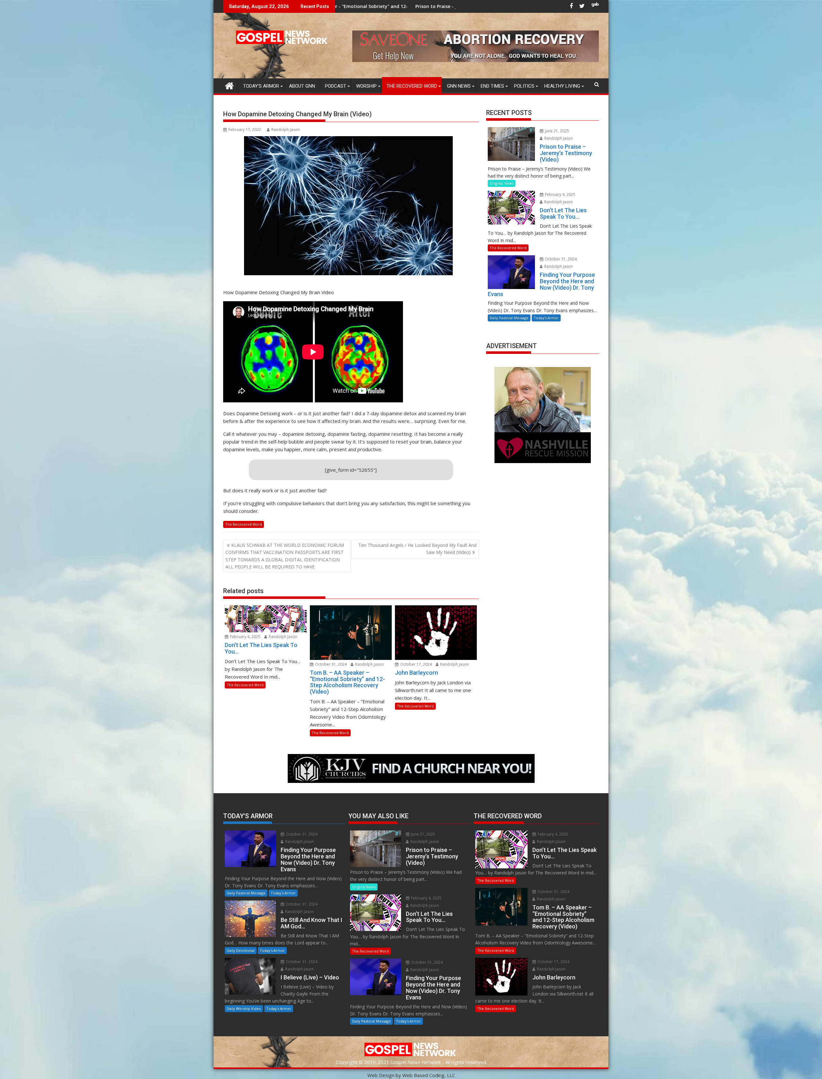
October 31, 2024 (330, 664)
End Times (492, 86)
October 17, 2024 (415, 664)
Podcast (335, 86)
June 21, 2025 (556, 131)
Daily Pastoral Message (509, 317)
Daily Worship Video (244, 1008)
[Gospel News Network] (229, 85)
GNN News (459, 86)
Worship (366, 86)
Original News (501, 183)
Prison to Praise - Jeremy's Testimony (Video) (348, 6)
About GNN (302, 86)
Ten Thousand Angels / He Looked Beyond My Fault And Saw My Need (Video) (417, 548)
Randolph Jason (285, 129)
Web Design (380, 1075)
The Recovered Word (412, 86)
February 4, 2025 (244, 636)
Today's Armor (546, 317)
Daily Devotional (241, 950)
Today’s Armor (261, 86)
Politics (524, 86)
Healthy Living (562, 86)
